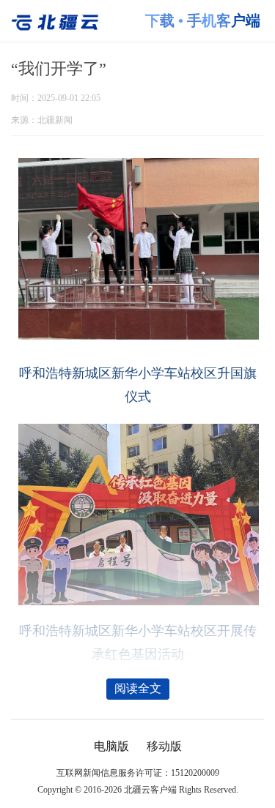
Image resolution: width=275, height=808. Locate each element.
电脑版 (111, 747)
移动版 (164, 747)
